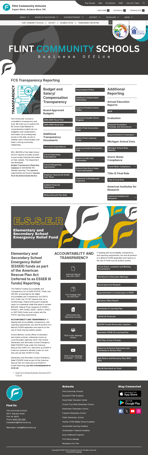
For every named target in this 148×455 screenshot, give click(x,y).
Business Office (66, 23)
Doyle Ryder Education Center (74, 400)
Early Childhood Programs (73, 435)
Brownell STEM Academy (73, 396)
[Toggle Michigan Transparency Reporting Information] (110, 22)
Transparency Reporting (88, 23)
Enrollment (110, 3)
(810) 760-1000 (19, 419)
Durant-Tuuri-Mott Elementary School (78, 404)
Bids (100, 3)
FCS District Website (70, 439)
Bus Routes (90, 3)
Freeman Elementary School (74, 413)
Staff (121, 3)
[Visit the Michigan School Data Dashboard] (138, 29)
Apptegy (79, 452)
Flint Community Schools (33, 23)
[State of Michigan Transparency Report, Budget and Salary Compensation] (120, 29)
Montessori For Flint (70, 443)
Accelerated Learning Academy (75, 426)
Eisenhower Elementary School (75, 409)
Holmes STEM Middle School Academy (78, 422)
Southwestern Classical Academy (76, 430)
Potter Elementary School (73, 417)
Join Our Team (132, 3)
